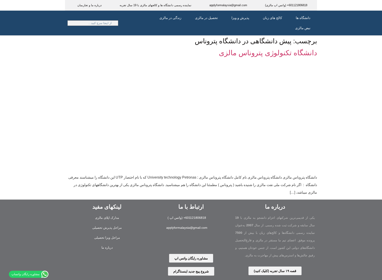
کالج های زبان (272, 18)
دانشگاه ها (303, 18)
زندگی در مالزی (170, 18)
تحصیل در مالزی (206, 18)
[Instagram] (198, 243)
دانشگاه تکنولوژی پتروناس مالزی (268, 53)
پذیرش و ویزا (240, 18)
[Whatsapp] (184, 243)
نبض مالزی (302, 28)
